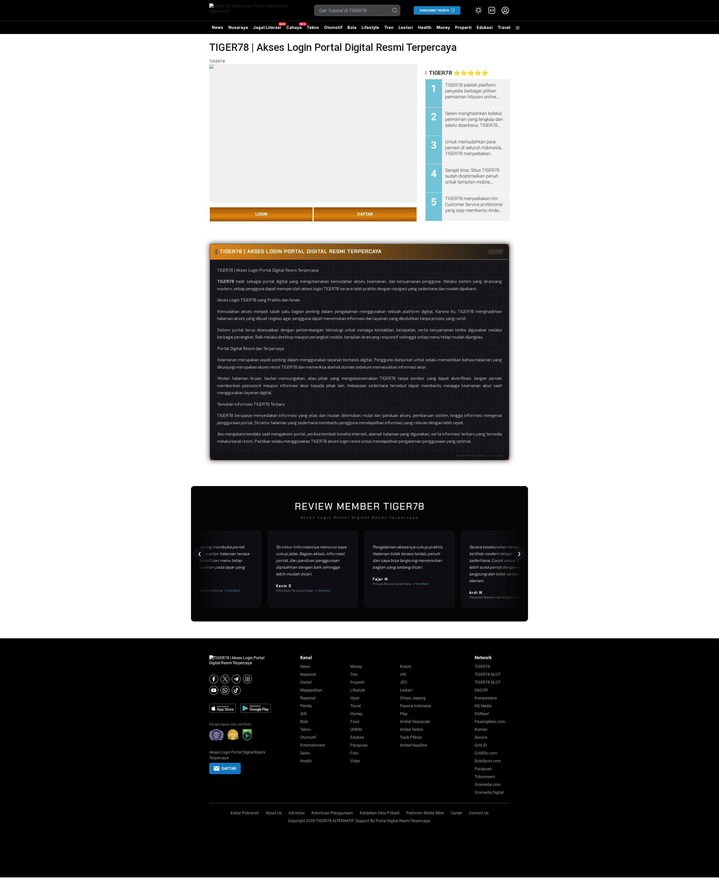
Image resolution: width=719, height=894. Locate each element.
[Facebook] (213, 679)
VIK (403, 674)
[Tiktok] (236, 690)
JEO (403, 682)
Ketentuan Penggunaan (332, 813)
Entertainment (312, 745)
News (217, 27)
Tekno (313, 27)
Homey (356, 713)
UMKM (356, 729)
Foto (354, 753)
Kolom (405, 666)
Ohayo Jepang (413, 698)
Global (305, 682)
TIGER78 (217, 61)
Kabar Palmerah (245, 813)
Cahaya (294, 27)
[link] (491, 10)
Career (456, 813)
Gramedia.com (487, 784)
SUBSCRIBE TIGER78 (434, 10)
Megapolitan (311, 690)
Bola (351, 27)
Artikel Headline (413, 745)
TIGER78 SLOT (487, 674)
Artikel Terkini (411, 729)
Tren (388, 27)
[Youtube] (213, 690)
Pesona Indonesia (415, 706)
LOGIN (261, 214)
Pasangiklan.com (490, 721)
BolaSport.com (488, 761)
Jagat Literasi (267, 27)
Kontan (481, 729)
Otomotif (333, 27)
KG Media (483, 706)
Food (354, 721)
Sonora (481, 737)
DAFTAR (365, 214)
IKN (303, 713)
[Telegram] (236, 679)
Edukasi (485, 27)
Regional (307, 698)
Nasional (308, 674)
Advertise (296, 813)
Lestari (405, 29)
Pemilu (306, 706)
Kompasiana (486, 698)
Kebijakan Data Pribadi (379, 813)
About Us (274, 813)
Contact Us (478, 813)
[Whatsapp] (224, 690)
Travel (504, 27)
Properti (463, 27)
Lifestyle (370, 27)
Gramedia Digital (489, 792)
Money (443, 27)
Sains (305, 753)
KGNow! (482, 713)
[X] (224, 679)
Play (404, 713)
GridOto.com (486, 753)
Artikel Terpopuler (415, 721)
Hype (354, 698)
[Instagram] (247, 679)
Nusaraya (238, 27)
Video (355, 761)
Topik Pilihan (411, 737)
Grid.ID (481, 745)
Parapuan (359, 745)
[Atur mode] (478, 10)
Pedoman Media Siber (425, 813)
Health (424, 27)
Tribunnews (485, 776)
